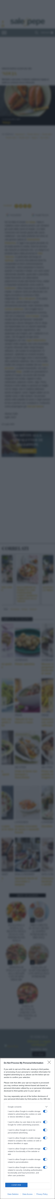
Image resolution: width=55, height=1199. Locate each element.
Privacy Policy (42, 1194)
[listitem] (27, 1106)
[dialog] (27, 1128)
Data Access (27, 1194)
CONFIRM (16, 1185)
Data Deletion (13, 1194)
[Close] (50, 1063)
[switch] (45, 1111)
